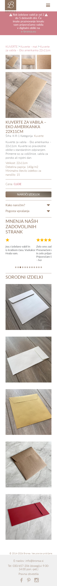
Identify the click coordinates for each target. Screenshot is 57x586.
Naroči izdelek (28, 194)
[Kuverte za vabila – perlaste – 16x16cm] (28, 307)
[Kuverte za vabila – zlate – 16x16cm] (28, 412)
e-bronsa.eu (28, 31)
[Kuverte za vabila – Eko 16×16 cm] (28, 465)
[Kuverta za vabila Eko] (13, 62)
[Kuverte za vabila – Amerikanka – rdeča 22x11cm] (28, 517)
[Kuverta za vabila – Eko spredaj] (28, 62)
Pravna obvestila (29, 574)
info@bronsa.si (34, 561)
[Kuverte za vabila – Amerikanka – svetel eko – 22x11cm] (28, 360)
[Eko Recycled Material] (44, 62)
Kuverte (39, 136)
